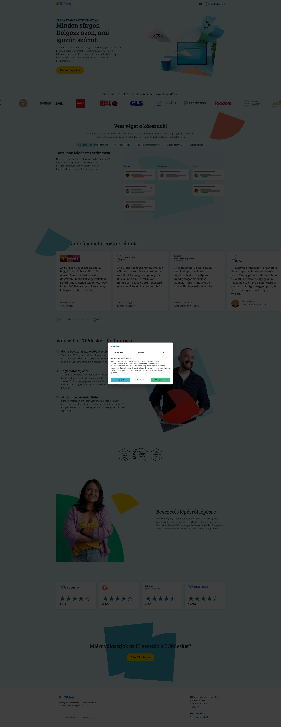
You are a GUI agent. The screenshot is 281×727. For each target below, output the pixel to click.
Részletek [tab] (140, 352)
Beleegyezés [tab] (119, 352)
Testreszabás (139, 380)
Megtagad (120, 380)
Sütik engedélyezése (161, 380)
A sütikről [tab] (162, 352)
